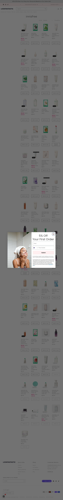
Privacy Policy (50, 264)
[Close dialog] (53, 234)
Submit (43, 252)
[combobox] (35, 248)
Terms (34, 265)
